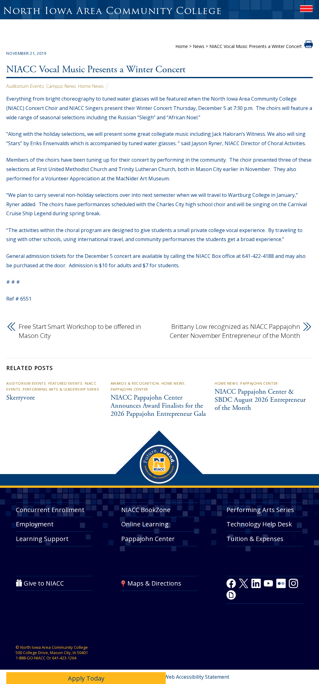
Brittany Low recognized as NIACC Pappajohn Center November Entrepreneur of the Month (235, 331)
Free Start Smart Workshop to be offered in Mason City (80, 331)
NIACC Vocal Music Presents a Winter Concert (96, 70)
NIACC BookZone (145, 510)
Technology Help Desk (259, 524)
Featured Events (65, 383)
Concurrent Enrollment (50, 510)
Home (181, 46)
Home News (91, 86)
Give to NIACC (44, 583)
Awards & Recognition (135, 383)
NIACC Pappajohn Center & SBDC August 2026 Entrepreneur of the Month (260, 400)
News (198, 46)
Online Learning (145, 524)
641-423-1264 (64, 658)
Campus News (61, 86)
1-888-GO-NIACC (30, 658)
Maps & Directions (154, 583)
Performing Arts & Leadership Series (61, 389)
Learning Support (42, 538)
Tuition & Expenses (254, 538)
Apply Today (86, 678)
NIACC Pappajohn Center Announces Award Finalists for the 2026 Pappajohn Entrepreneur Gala (158, 406)
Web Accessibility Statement (196, 676)
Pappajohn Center (129, 389)
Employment (35, 524)
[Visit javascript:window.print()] (308, 46)
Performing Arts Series (260, 510)
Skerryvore (20, 398)
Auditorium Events (25, 86)
